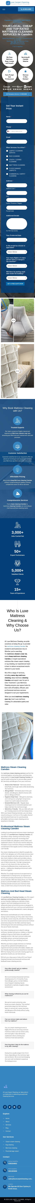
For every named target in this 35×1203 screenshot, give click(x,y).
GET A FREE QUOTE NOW (15, 283)
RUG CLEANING (14, 156)
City (7, 196)
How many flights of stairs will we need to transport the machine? (16, 259)
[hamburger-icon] (4, 9)
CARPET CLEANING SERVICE (16, 152)
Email (8, 137)
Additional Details (12, 216)
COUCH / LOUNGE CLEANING (15, 161)
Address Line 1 (10, 188)
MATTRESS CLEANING (17, 165)
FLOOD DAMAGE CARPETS (15, 169)
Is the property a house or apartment (15, 246)
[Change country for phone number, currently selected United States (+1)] (8, 131)
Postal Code (10, 211)
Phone (9, 127)
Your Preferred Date (13, 235)
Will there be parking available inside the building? (15, 272)
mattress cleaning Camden (16, 646)
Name (8, 117)
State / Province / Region (14, 203)
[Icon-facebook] (5, 1107)
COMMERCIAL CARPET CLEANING (17, 175)
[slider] (13, 320)
